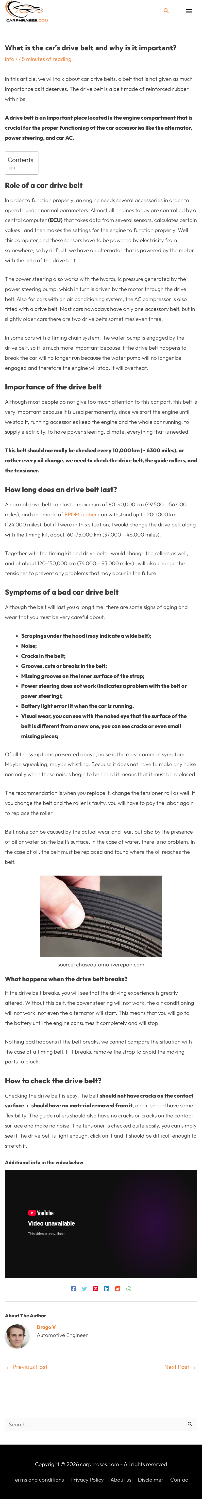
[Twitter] (84, 1288)
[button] (166, 11)
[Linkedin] (106, 1288)
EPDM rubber (81, 514)
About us (120, 1479)
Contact (180, 1479)
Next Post (180, 1366)
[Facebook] (73, 1288)
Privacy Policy (87, 1479)
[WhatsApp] (128, 1288)
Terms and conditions (38, 1479)
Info (9, 58)
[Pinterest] (95, 1288)
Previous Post (26, 1366)
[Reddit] (117, 1288)
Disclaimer (151, 1479)
